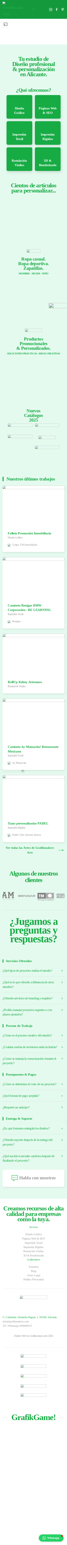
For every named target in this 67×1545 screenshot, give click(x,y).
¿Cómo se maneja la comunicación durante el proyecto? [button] (29, 1061)
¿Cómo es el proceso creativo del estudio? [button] (27, 1035)
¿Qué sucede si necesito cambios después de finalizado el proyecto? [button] (28, 1158)
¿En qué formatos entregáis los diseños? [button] (26, 1128)
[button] (33, 9)
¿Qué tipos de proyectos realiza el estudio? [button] (27, 970)
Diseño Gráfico (33, 1234)
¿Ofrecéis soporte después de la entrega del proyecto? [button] (28, 1142)
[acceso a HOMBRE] (33, 223)
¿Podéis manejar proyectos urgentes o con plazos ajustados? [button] (27, 1012)
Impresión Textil (33, 1242)
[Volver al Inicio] (13, 9)
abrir (20, 426)
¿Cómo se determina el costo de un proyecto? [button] (29, 1084)
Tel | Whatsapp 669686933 (17, 1325)
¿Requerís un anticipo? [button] (16, 1107)
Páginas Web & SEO (33, 1238)
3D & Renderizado (33, 1255)
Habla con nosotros (37, 1177)
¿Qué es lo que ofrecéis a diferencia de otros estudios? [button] (28, 984)
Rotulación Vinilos (33, 1251)
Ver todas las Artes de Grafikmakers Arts (30, 850)
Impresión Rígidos (33, 1247)
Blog (33, 1271)
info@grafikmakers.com (16, 1321)
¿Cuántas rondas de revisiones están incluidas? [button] (30, 1047)
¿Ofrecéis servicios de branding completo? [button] (27, 998)
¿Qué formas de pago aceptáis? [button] (21, 1095)
